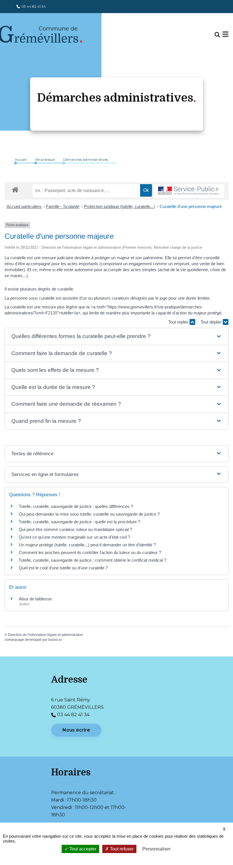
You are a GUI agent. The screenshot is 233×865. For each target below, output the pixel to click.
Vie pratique (45, 159)
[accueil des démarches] (15, 188)
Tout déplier (212, 322)
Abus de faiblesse (35, 598)
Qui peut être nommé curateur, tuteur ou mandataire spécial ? (75, 529)
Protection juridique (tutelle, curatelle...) (119, 206)
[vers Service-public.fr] (188, 191)
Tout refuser (121, 849)
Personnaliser (156, 849)
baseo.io (55, 640)
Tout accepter (82, 849)
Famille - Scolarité (62, 206)
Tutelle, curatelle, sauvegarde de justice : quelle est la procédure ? (79, 521)
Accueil (20, 159)
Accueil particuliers (24, 206)
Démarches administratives (85, 159)
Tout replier (179, 322)
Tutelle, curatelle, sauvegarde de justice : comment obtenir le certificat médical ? (92, 560)
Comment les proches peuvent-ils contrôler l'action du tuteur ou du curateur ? (90, 552)
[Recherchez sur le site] (217, 35)
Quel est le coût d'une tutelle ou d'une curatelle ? (63, 567)
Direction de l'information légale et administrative (45, 635)
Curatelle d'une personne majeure (191, 206)
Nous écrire (76, 730)
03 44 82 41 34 (33, 6)
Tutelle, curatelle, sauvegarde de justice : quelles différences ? (76, 506)
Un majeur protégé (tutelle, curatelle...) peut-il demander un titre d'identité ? (87, 544)
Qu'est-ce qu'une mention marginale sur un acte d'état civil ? (74, 537)
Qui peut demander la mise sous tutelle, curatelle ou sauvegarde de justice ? (89, 514)
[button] (116, 336)
